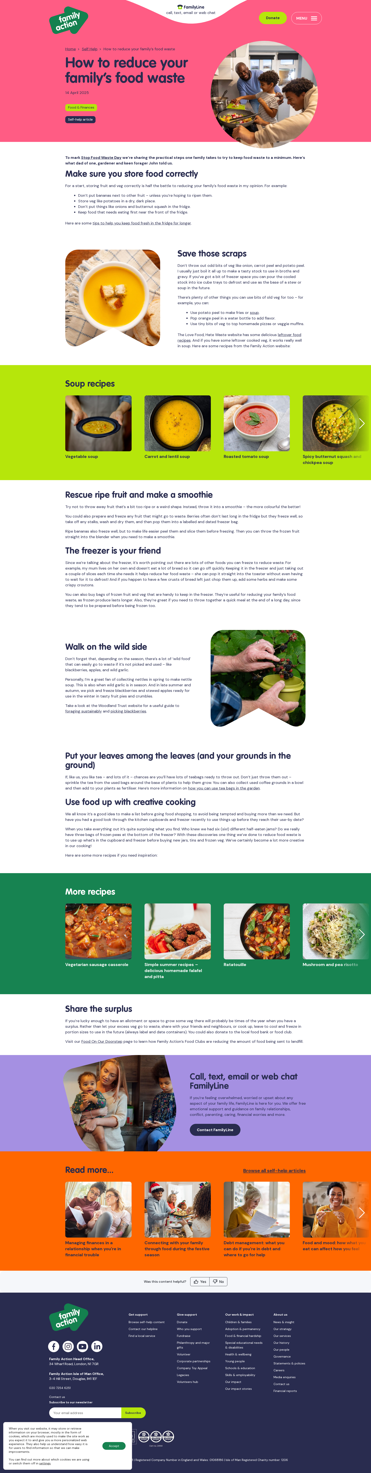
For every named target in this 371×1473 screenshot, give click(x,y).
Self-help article (80, 119)
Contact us (57, 1397)
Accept (114, 1446)
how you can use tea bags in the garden (224, 788)
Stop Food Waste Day (101, 157)
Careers (279, 1370)
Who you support (189, 1329)
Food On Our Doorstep (101, 1041)
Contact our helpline (143, 1329)
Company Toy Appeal (192, 1368)
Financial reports (285, 1391)
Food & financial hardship (243, 1336)
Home (70, 49)
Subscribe (133, 1413)
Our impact (233, 1382)
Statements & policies (289, 1363)
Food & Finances (81, 107)
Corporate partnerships (193, 1361)
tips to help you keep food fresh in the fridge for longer (142, 223)
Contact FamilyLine (215, 1129)
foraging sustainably (83, 711)
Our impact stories (238, 1389)
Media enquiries (285, 1377)
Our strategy (283, 1329)
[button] (362, 423)
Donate (273, 17)
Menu (301, 18)
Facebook (53, 1346)
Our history (281, 1343)
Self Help (89, 49)
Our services (282, 1336)
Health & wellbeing (238, 1354)
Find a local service (142, 1336)
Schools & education (240, 1368)
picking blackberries (128, 711)
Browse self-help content (147, 1322)
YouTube (82, 1346)
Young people (235, 1361)
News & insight (284, 1322)
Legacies (183, 1375)
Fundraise (183, 1336)
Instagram (68, 1346)
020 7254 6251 (60, 1388)
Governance (282, 1356)
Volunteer (183, 1354)
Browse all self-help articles (274, 1170)
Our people (281, 1350)
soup (254, 312)
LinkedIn (97, 1346)
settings (45, 1463)
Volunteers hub (187, 1382)
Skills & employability (240, 1375)
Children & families (238, 1322)
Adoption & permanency (242, 1329)
